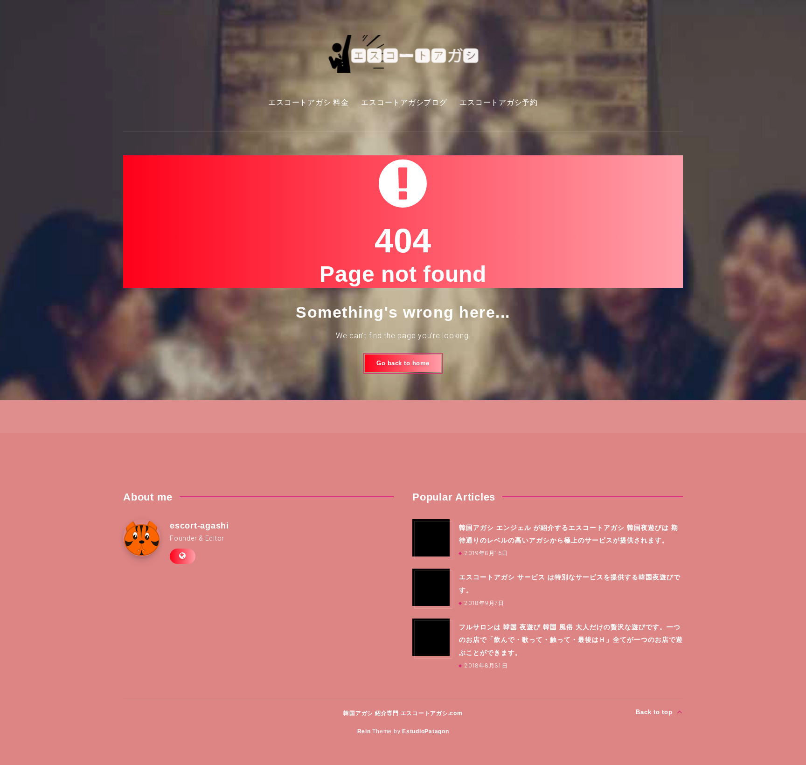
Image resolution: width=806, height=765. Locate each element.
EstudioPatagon (425, 731)
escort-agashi (199, 525)
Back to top (655, 712)
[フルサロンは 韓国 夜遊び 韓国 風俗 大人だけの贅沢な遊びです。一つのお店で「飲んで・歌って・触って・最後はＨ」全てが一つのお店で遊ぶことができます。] (431, 637)
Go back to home (403, 363)
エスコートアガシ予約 (498, 102)
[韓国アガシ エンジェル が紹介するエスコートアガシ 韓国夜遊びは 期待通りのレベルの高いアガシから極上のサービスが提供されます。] (431, 537)
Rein (364, 731)
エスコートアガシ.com (432, 713)
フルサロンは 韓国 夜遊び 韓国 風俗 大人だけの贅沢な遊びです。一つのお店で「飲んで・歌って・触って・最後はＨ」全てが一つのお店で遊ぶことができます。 (571, 639)
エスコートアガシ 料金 (308, 102)
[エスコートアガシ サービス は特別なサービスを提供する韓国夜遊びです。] (431, 587)
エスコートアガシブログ (404, 102)
